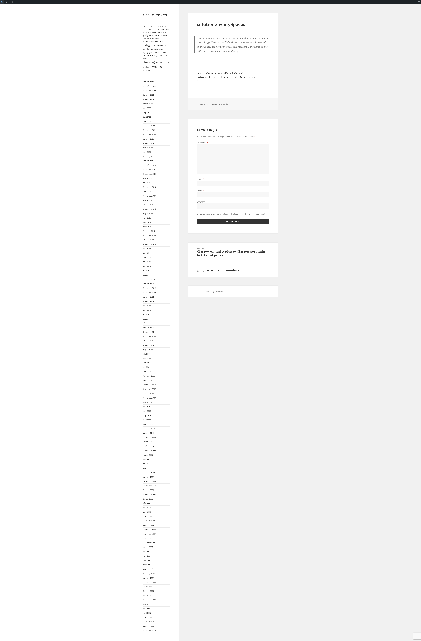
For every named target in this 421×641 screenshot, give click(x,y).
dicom (151, 29)
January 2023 (148, 82)
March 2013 (148, 275)
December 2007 (149, 529)
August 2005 (148, 604)
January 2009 (148, 477)
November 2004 (149, 630)
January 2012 (148, 327)
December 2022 (149, 86)
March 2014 (148, 257)
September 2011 (149, 345)
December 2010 (149, 385)
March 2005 (148, 617)
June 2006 (147, 595)
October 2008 (148, 490)
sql (161, 56)
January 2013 (148, 284)
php (155, 53)
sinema (151, 55)
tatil (167, 56)
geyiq (145, 35)
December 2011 (149, 332)
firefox (154, 32)
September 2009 (149, 450)
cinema (167, 27)
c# (163, 26)
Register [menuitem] (13, 2)
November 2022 (149, 90)
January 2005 (148, 626)
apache (150, 27)
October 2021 (148, 139)
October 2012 (148, 297)
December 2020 (149, 165)
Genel (159, 32)
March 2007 (148, 569)
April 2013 (147, 270)
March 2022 (148, 121)
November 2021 (149, 134)
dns (159, 30)
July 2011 (146, 354)
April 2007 (147, 565)
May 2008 (147, 512)
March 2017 (148, 191)
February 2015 (149, 231)
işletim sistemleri (150, 41)
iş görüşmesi (155, 38)
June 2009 (147, 464)
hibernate (146, 38)
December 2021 (149, 130)
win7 (167, 63)
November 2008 (149, 485)
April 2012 (147, 314)
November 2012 (149, 292)
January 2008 (148, 525)
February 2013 (149, 279)
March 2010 (148, 424)
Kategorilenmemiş (154, 45)
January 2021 (148, 161)
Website (201, 202)
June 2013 (147, 262)
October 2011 (148, 341)
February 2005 (149, 622)
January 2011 (148, 380)
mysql (145, 52)
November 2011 (149, 336)
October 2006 (148, 591)
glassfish (151, 35)
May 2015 (147, 222)
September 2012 (149, 301)
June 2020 (147, 183)
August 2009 (148, 455)
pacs (151, 52)
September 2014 (149, 244)
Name (200, 179)
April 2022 (147, 117)
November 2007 (149, 534)
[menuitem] (2, 2)
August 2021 (148, 147)
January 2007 (148, 578)
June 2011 (147, 358)
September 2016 (149, 196)
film (149, 32)
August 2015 (148, 213)
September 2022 (149, 99)
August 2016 (148, 200)
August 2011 (148, 349)
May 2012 (147, 310)
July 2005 (146, 608)
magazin (161, 49)
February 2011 (149, 376)
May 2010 (147, 415)
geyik (165, 32)
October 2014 (148, 240)
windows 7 (147, 67)
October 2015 (148, 204)
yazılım (157, 66)
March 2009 (148, 468)
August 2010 (148, 402)
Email (200, 190)
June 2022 (147, 108)
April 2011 (147, 367)
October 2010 (148, 393)
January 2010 (148, 433)
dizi (156, 30)
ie (150, 38)
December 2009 (149, 437)
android (145, 27)
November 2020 (149, 169)
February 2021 (149, 156)
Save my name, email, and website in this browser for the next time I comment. (232, 214)
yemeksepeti (146, 70)
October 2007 (148, 538)
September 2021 (149, 143)
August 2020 (148, 178)
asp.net (157, 26)
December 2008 (149, 481)
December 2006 (149, 582)
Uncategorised (153, 62)
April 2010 (147, 420)
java (161, 41)
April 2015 (147, 226)
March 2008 (148, 516)
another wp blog (155, 14)
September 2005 (149, 600)
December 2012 (149, 288)
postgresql (162, 52)
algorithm (225, 104)
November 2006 (149, 586)
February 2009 (149, 472)
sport (157, 56)
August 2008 (148, 499)
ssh (164, 56)
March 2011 (148, 371)
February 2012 (149, 323)
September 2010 (149, 398)
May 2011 (147, 363)
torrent (145, 58)
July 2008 (146, 503)
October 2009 (148, 446)
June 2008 (147, 507)
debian (145, 30)
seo (144, 55)
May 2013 (147, 266)
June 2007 (147, 556)
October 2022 (148, 95)
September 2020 (149, 174)
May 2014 (147, 253)
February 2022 (149, 125)
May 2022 (147, 112)
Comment (202, 142)
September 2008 (149, 494)
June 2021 (147, 152)
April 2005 (147, 613)
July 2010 (146, 406)
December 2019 (149, 187)
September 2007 (149, 543)
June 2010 (147, 411)
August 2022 (148, 104)
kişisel (144, 49)
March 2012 (148, 319)
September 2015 (149, 209)
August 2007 (148, 547)
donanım (165, 29)
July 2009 (146, 459)
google (164, 35)
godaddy (157, 35)
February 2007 (149, 573)
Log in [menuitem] (7, 2)
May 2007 (147, 560)
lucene (156, 49)
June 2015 (147, 218)
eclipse (145, 32)
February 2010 (149, 428)
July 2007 (146, 551)
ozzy (215, 104)
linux (150, 49)
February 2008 (149, 521)
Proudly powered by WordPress (210, 291)
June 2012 (147, 305)
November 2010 (149, 389)
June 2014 (147, 248)
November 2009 (149, 442)
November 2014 (149, 235)
